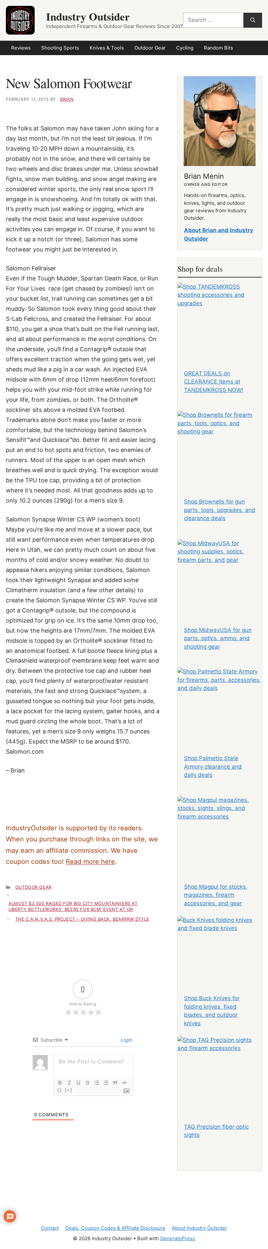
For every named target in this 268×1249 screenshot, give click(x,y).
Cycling (184, 48)
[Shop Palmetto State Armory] (219, 703)
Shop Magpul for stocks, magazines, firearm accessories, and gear (215, 895)
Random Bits (218, 48)
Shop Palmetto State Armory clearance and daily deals (213, 766)
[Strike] (87, 1083)
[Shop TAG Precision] (219, 1071)
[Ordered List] (96, 1083)
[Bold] (60, 1083)
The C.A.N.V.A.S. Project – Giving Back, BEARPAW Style (82, 919)
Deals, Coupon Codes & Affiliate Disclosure (115, 1228)
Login (125, 1040)
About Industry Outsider (199, 1228)
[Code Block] (124, 1083)
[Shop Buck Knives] (219, 951)
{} (59, 1090)
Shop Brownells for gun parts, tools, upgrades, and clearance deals (219, 509)
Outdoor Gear (150, 48)
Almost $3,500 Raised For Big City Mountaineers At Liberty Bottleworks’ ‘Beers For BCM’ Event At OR (73, 906)
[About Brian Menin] (219, 121)
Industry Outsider (88, 16)
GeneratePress (177, 1238)
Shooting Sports (60, 48)
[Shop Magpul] (219, 831)
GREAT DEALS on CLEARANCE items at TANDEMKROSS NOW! (213, 381)
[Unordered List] (105, 1083)
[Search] (252, 20)
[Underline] (78, 1083)
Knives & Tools (107, 48)
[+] (68, 1090)
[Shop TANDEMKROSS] (219, 318)
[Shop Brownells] (219, 446)
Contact (50, 1228)
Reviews (21, 48)
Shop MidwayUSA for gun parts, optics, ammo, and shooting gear (218, 638)
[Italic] (69, 1083)
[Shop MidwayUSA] (219, 574)
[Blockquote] (115, 1083)
